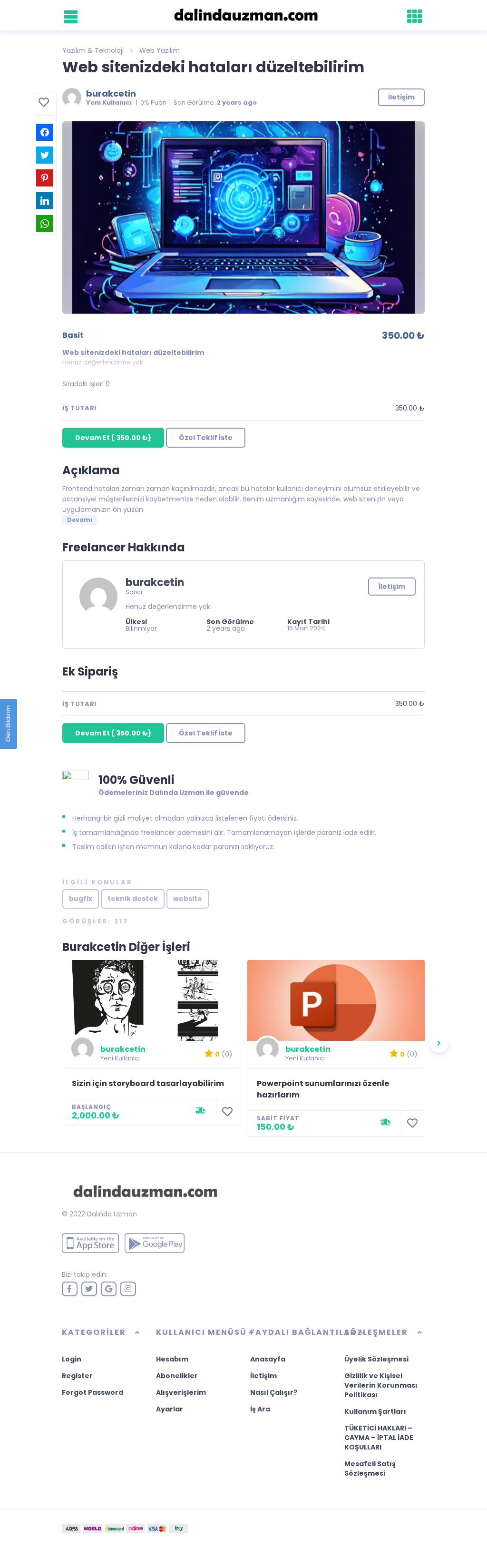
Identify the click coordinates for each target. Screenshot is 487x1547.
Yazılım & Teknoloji (93, 50)
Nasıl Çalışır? (273, 1392)
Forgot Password (92, 1392)
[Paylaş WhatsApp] (44, 223)
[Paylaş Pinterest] (44, 177)
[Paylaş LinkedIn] (44, 200)
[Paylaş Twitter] (44, 155)
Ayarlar (169, 1409)
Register (77, 1376)
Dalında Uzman (112, 1214)
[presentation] (438, 1043)
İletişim (392, 586)
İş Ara (260, 1409)
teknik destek (132, 898)
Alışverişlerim (181, 1392)
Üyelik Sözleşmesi (376, 1359)
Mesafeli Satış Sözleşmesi (370, 1468)
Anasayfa (267, 1359)
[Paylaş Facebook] (44, 132)
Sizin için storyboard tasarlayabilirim (148, 1083)
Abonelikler (177, 1376)
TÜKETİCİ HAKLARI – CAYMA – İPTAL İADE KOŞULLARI (378, 1437)
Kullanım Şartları (375, 1411)
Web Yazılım (159, 50)
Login (71, 1359)
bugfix (80, 898)
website (187, 898)
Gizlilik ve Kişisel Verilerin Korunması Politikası (381, 1385)
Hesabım (172, 1359)
